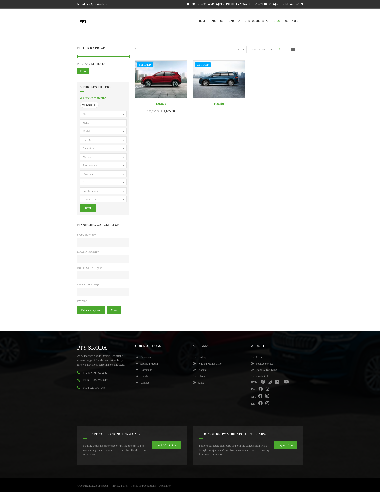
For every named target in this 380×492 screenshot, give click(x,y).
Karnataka (146, 370)
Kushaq (161, 103)
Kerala (144, 376)
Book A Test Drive (266, 370)
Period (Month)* (88, 284)
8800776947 (100, 380)
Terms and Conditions (143, 485)
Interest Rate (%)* (89, 268)
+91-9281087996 (264, 4)
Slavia (201, 376)
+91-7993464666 (207, 4)
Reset (88, 207)
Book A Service (264, 363)
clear (114, 310)
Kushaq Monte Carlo (210, 363)
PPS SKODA (92, 348)
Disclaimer (165, 485)
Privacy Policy (120, 485)
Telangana (145, 357)
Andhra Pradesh (149, 363)
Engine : (91, 105)
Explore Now (285, 445)
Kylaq (201, 382)
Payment (83, 300)
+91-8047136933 (292, 4)
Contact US (262, 376)
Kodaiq (219, 103)
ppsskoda (103, 485)
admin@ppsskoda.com (96, 4)
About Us (261, 357)
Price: (80, 64)
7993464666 (100, 373)
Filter (83, 71)
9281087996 (97, 387)
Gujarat (144, 382)
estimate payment (91, 310)
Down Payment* (88, 251)
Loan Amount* (87, 235)
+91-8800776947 (236, 4)
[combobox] (103, 114)
